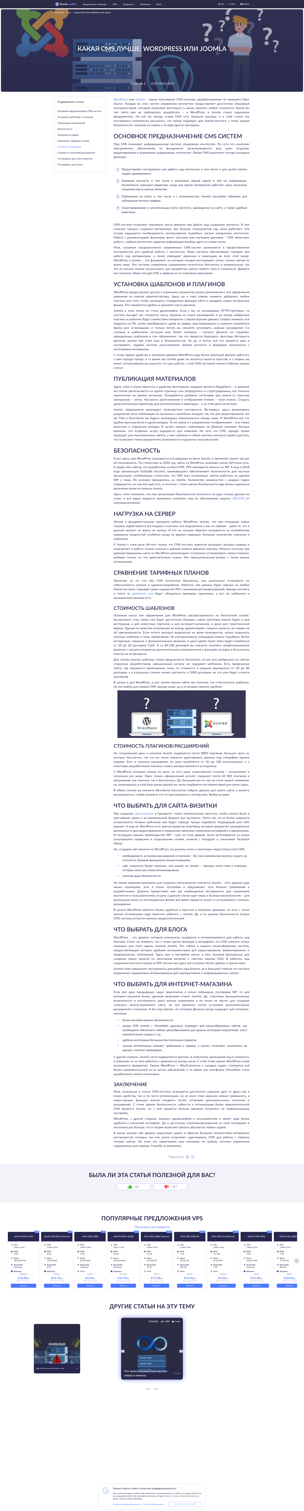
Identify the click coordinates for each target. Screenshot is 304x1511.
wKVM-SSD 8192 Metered (57, 1237)
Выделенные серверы (95, 4)
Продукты (128, 4)
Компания (145, 4)
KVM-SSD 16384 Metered (156, 1237)
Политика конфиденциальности (127, 1504)
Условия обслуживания (153, 1504)
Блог (159, 4)
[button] (296, 1260)
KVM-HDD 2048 (90, 1237)
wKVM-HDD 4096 (256, 1237)
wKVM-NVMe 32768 (123, 1237)
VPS (115, 4)
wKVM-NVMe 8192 (23, 1237)
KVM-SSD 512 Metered (223, 1237)
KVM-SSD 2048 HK (189, 1237)
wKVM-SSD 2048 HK (289, 1237)
